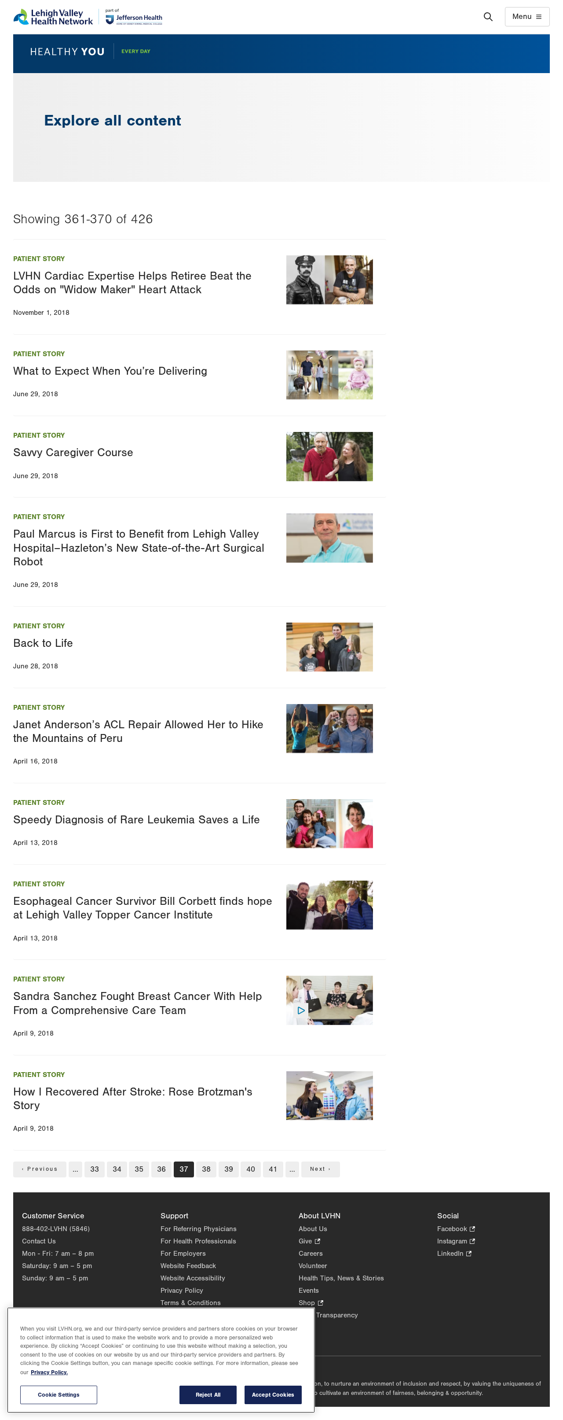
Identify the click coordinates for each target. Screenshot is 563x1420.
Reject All (208, 1394)
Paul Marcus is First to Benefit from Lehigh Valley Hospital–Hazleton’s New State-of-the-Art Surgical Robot (138, 547)
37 (184, 1171)
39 (229, 1169)
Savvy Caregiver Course (73, 452)
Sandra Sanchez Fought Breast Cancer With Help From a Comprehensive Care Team (137, 1003)
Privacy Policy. (49, 1372)
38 (207, 1169)
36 (162, 1169)
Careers (311, 1254)
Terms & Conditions (191, 1303)
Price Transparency (328, 1315)
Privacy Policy (182, 1291)
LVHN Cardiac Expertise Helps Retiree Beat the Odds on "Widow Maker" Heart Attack (132, 282)
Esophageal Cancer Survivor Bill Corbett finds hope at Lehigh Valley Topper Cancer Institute (142, 908)
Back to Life (43, 643)
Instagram (456, 1242)
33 (95, 1169)
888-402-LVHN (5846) (56, 1229)
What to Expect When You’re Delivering (110, 371)
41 (274, 1169)
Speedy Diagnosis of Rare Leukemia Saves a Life (136, 819)
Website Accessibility (193, 1278)
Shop (311, 1303)
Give (309, 1242)
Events (309, 1291)
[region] (161, 1360)
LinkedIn (454, 1254)
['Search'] (488, 16)
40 (251, 1169)
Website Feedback (188, 1266)
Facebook (456, 1229)
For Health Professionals (198, 1241)
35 (140, 1169)
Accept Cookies (273, 1394)
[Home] (87, 17)
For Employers (183, 1254)
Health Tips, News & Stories (341, 1278)
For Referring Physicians (199, 1229)
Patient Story (39, 259)
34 (118, 1169)
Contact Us (39, 1241)
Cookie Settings (59, 1394)
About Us (313, 1229)
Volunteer (313, 1266)
